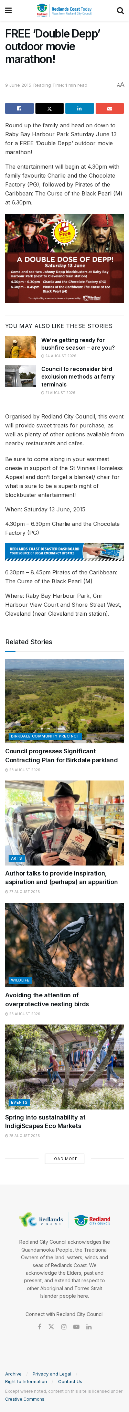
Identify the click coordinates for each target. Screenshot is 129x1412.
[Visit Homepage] (64, 10)
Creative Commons (24, 1399)
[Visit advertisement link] (64, 552)
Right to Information (26, 1381)
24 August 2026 (60, 356)
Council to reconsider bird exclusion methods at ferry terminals (78, 376)
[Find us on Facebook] (39, 1327)
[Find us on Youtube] (76, 1327)
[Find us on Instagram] (63, 1327)
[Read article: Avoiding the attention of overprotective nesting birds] (64, 945)
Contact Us (70, 1381)
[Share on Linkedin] (79, 108)
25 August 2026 (24, 1136)
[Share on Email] (110, 108)
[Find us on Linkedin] (89, 1327)
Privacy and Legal (52, 1374)
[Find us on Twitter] (51, 1327)
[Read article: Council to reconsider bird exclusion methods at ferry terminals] (20, 376)
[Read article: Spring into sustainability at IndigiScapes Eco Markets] (64, 1067)
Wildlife (20, 980)
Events (19, 1102)
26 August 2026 (24, 1014)
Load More (65, 1158)
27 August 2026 (24, 892)
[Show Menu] (8, 10)
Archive (13, 1374)
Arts (16, 858)
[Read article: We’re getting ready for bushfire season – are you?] (20, 347)
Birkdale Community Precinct (45, 736)
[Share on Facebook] (19, 108)
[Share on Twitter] (49, 108)
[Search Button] (120, 10)
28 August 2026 (24, 770)
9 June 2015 (18, 85)
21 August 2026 (59, 393)
